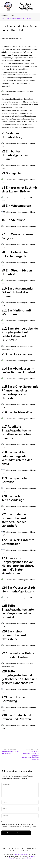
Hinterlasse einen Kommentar (12, 39)
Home (4, 848)
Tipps (23, 848)
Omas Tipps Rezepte (26, 6)
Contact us (14, 851)
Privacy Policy (25, 851)
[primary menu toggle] (2, 6)
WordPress (27, 858)
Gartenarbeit (32, 848)
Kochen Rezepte (13, 848)
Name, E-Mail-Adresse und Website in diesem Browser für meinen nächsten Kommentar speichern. (18, 825)
